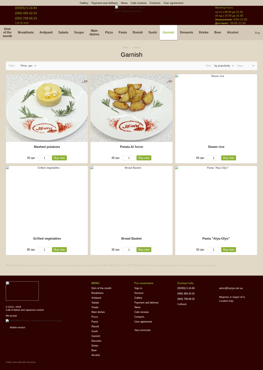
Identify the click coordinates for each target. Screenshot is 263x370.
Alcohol (232, 32)
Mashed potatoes (47, 147)
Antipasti (46, 32)
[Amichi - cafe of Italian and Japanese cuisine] (22, 290)
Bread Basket (131, 238)
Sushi (152, 32)
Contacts (155, 2)
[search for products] (248, 33)
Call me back (22, 23)
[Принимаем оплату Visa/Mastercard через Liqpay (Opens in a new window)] (34, 320)
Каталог (139, 293)
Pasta (123, 32)
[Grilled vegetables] (47, 200)
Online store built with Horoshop (20, 362)
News (124, 2)
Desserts (186, 32)
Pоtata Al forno (131, 147)
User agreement (173, 2)
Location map (226, 301)
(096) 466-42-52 (26, 13)
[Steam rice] (216, 108)
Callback (182, 304)
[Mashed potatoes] (47, 108)
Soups (79, 32)
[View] (250, 66)
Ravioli (138, 32)
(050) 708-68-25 (26, 18)
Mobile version (17, 327)
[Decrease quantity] (39, 158)
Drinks (204, 32)
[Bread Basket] (131, 200)
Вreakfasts (26, 32)
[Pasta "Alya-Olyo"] (216, 200)
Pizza (109, 32)
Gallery (84, 2)
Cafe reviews (139, 2)
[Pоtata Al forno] (131, 108)
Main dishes (94, 32)
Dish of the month (101, 288)
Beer (217, 32)
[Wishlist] (193, 15)
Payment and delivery (104, 2)
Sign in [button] (138, 288)
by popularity (222, 65)
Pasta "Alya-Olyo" (216, 238)
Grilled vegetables (47, 238)
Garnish (168, 32)
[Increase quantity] (49, 158)
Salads (63, 32)
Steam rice (216, 147)
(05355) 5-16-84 (26, 8)
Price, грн (26, 65)
